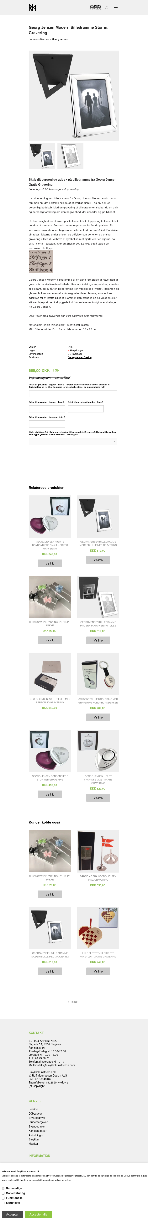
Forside (33, 39)
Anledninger (36, 1135)
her (21, 1180)
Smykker (34, 1139)
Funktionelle (14, 1198)
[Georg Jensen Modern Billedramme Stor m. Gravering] (43, 156)
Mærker (33, 1143)
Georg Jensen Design (80, 357)
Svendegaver (37, 1126)
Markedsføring (15, 1193)
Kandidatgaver (37, 1131)
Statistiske (13, 1203)
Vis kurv (95, 6)
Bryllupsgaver (37, 1118)
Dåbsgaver (35, 1113)
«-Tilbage (72, 1001)
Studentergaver (38, 1122)
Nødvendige (14, 1188)
